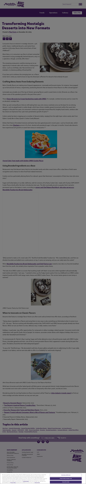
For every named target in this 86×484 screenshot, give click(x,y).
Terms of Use (37, 482)
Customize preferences (65, 475)
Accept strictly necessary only (66, 478)
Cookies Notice (26, 481)
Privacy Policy (13, 482)
